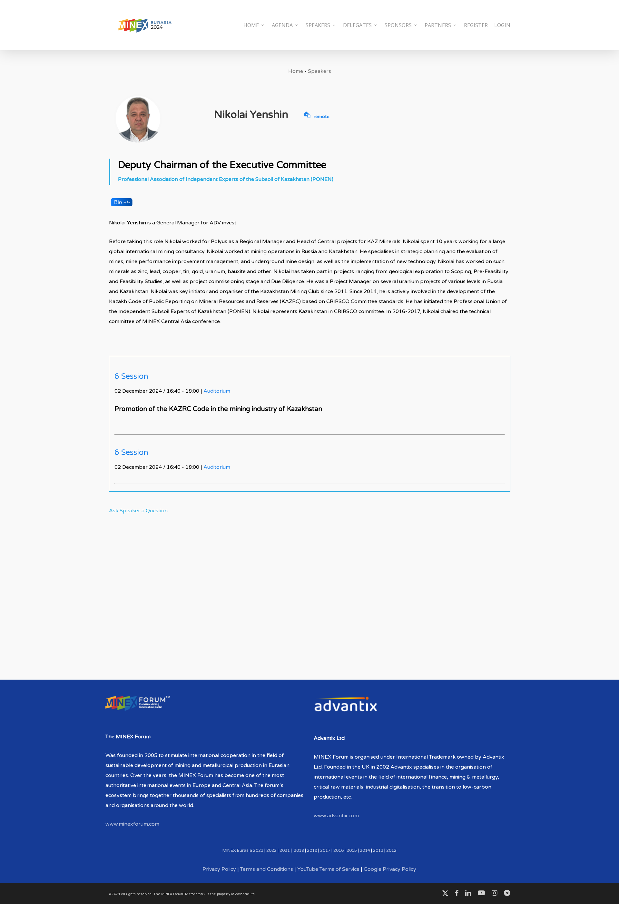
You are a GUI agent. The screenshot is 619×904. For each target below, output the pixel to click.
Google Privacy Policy (390, 869)
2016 (338, 850)
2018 (312, 850)
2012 (391, 850)
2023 (258, 850)
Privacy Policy (219, 869)
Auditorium (216, 391)
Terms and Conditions (266, 869)
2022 (271, 850)
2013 (378, 850)
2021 (285, 850)
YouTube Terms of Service (328, 869)
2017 (325, 850)
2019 (299, 850)
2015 (352, 850)
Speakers (319, 71)
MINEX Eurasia (237, 850)
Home (295, 71)
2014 (365, 850)
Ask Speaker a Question (138, 510)
